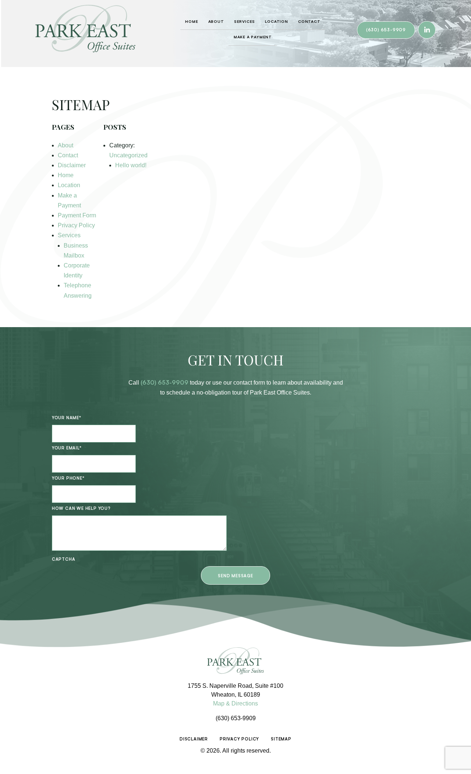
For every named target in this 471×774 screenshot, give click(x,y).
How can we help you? (81, 508)
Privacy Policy (76, 225)
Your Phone (68, 478)
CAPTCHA (63, 559)
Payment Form (77, 215)
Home (191, 21)
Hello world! (130, 165)
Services (244, 21)
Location (276, 21)
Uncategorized (128, 155)
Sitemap (281, 739)
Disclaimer (72, 165)
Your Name (66, 417)
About (216, 21)
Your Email (67, 448)
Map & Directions (235, 703)
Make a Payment (253, 36)
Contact (309, 21)
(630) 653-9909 (386, 29)
